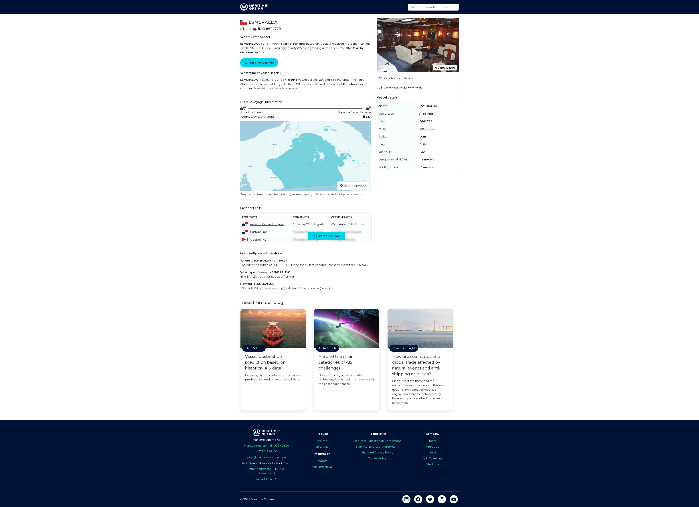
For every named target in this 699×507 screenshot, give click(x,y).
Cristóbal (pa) (259, 232)
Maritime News (321, 466)
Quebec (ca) (258, 239)
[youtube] (454, 499)
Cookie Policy (377, 458)
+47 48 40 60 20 (267, 479)
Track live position (261, 62)
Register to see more (326, 236)
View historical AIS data (399, 78)
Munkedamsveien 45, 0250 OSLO (267, 445)
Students (432, 464)
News (433, 452)
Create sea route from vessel (403, 88)
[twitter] (430, 499)
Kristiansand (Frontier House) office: (266, 463)
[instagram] (442, 499)
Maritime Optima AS (266, 439)
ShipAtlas (321, 446)
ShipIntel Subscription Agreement (377, 441)
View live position (355, 185)
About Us (432, 446)
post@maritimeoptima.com (266, 457)
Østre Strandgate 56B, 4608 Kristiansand (266, 471)
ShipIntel (322, 441)
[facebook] (418, 499)
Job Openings (432, 458)
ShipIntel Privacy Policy (377, 452)
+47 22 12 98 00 (266, 451)
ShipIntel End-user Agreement (377, 446)
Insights (322, 461)
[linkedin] (406, 499)
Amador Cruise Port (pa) (267, 224)
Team (433, 441)
